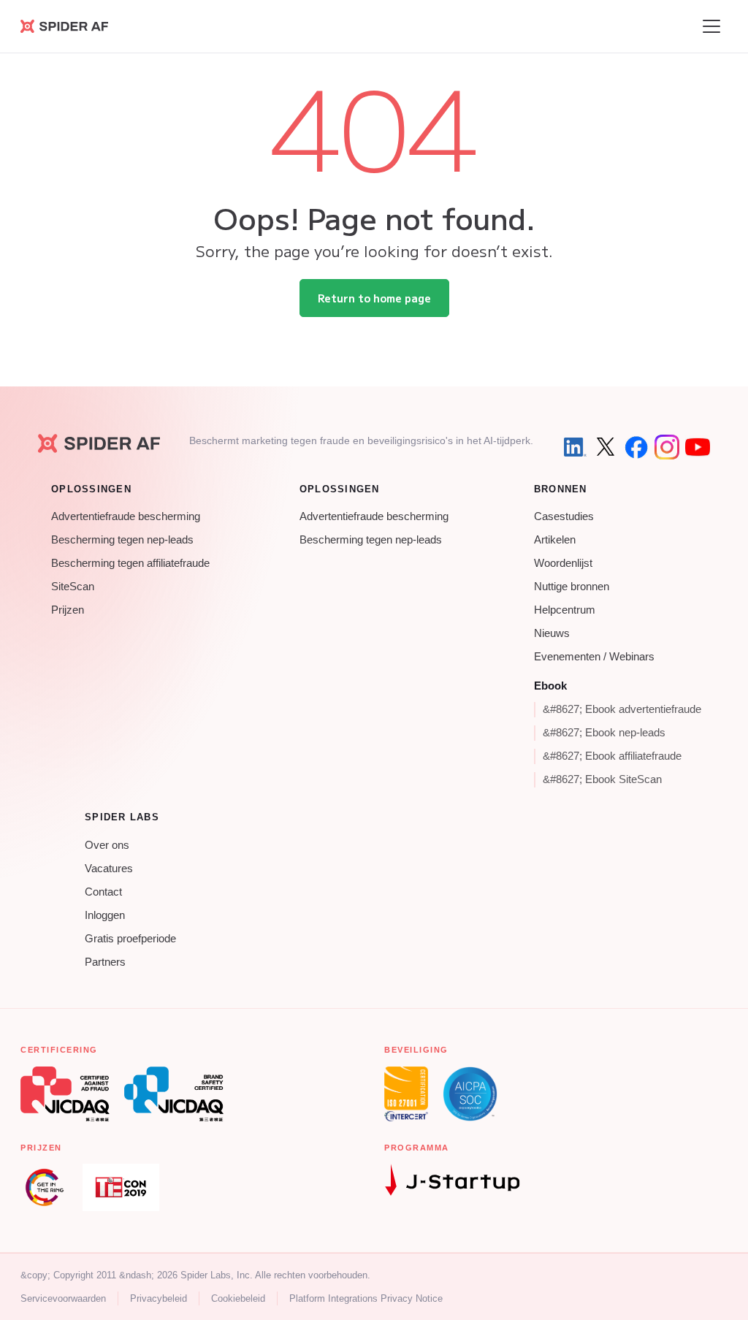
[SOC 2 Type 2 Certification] (470, 1094)
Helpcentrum (564, 610)
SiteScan (72, 586)
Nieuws (552, 633)
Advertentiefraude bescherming (125, 516)
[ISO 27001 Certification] (406, 1094)
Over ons (107, 845)
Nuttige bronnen (571, 586)
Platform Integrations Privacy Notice (366, 1298)
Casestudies (564, 516)
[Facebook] (636, 447)
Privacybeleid (158, 1298)
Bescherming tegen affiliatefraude (130, 563)
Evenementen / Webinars (594, 657)
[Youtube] (697, 447)
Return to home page (374, 298)
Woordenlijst (563, 563)
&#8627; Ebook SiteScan (602, 779)
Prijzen (67, 610)
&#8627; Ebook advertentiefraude (622, 709)
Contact (103, 892)
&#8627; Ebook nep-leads (604, 733)
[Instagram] (666, 447)
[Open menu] (711, 26)
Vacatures (109, 868)
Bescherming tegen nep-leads (122, 540)
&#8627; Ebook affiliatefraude (612, 756)
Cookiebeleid (238, 1298)
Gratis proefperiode (130, 939)
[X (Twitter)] (605, 447)
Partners (105, 962)
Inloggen (105, 915)
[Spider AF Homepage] (99, 443)
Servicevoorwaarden (63, 1298)
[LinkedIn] (574, 447)
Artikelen (555, 540)
